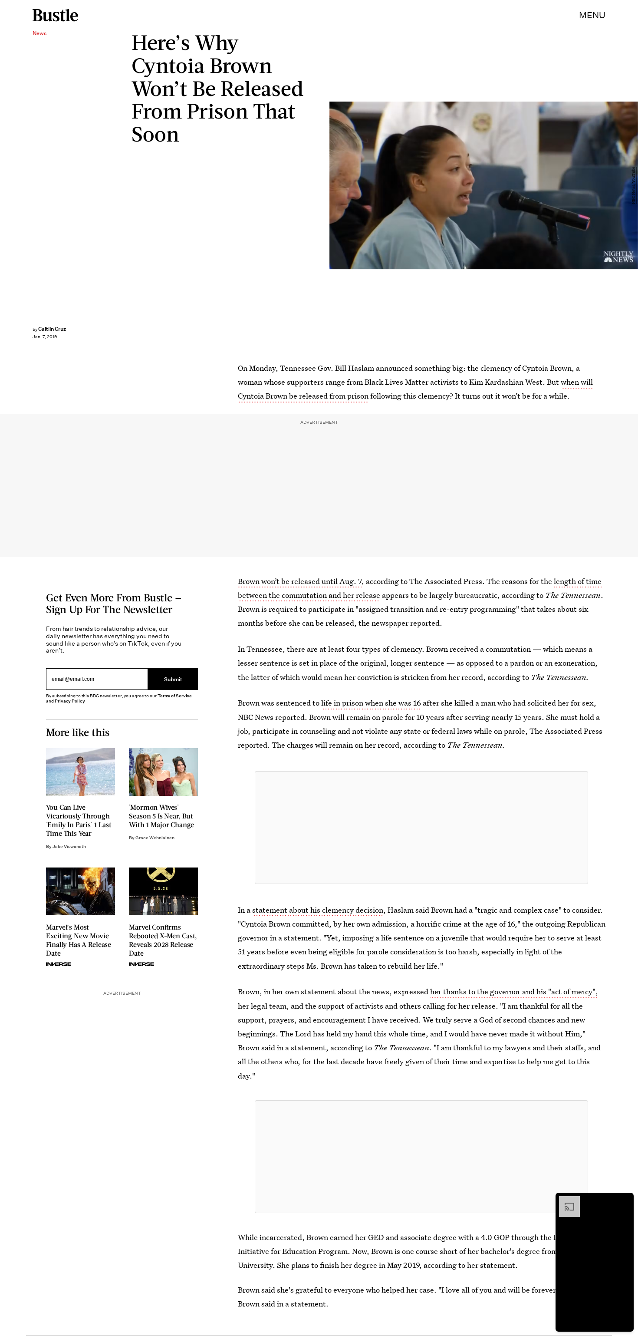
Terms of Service (175, 696)
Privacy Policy (70, 701)
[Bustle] (55, 15)
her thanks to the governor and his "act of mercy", (514, 991)
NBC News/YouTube (634, 185)
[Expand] (565, 1200)
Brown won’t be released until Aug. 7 (300, 581)
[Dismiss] (624, 1200)
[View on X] (421, 827)
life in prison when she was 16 (371, 703)
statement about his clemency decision (317, 910)
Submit (173, 679)
